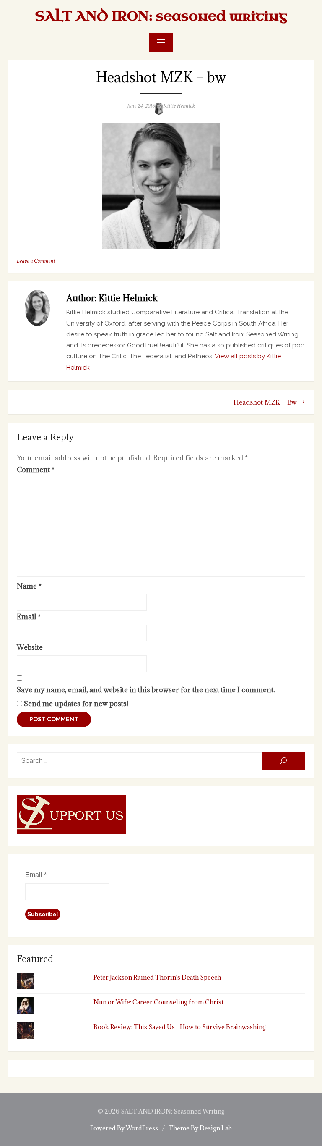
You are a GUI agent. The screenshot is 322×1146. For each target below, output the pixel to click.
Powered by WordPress (124, 1128)
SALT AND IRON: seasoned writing (161, 16)
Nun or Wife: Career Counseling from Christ (158, 1002)
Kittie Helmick (179, 106)
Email (29, 616)
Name (29, 586)
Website (30, 647)
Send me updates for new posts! (75, 703)
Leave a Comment (36, 261)
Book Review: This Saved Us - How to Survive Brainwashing (179, 1027)
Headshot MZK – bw (265, 402)
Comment (36, 469)
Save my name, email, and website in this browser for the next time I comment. (146, 689)
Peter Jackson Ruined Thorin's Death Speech (157, 977)
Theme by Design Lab (200, 1128)
